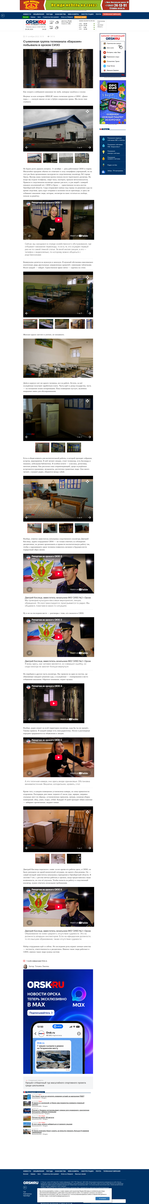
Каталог (25, 17)
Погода (49, 14)
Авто (39, 17)
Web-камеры (73, 14)
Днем (52, 27)
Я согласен (102, 1198)
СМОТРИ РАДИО (87, 14)
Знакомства (60, 14)
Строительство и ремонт (51, 17)
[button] (87, 111)
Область (100, 27)
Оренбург (100, 25)
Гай (98, 23)
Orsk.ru (94, 1183)
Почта (98, 14)
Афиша (33, 17)
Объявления (38, 14)
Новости (27, 14)
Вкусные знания (80, 17)
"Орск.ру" (44, 1182)
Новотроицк (101, 21)
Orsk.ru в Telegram (67, 17)
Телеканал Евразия (111, 14)
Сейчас (52, 22)
